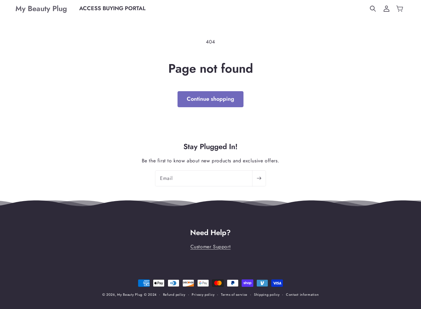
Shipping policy (267, 294)
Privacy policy (203, 294)
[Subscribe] (259, 178)
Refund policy (174, 294)
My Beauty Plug (129, 294)
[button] (373, 8)
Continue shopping (210, 99)
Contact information (302, 294)
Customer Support (210, 246)
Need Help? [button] (210, 232)
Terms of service (234, 294)
